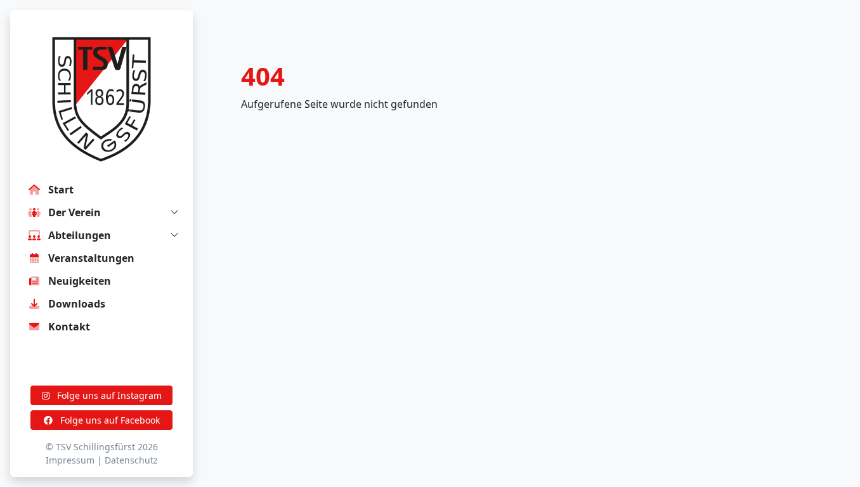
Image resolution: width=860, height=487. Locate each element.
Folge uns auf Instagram (108, 395)
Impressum (70, 460)
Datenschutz (131, 460)
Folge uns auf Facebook (109, 420)
